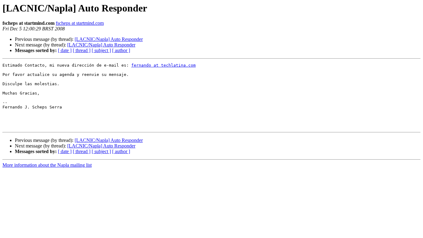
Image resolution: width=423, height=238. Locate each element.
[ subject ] (101, 50)
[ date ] (65, 50)
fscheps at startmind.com (80, 23)
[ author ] (121, 50)
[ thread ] (81, 50)
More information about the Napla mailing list (47, 165)
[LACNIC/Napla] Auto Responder (109, 39)
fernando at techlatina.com (163, 65)
